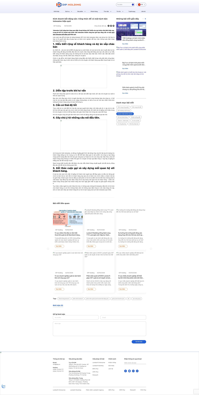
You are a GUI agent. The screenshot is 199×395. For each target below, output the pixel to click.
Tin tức (119, 11)
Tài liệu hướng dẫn (135, 117)
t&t (128, 298)
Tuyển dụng (131, 11)
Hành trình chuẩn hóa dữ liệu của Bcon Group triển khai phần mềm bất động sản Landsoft (133, 88)
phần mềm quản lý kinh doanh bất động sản (97, 298)
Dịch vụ (67, 11)
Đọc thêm (125, 44)
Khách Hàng (112, 362)
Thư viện (106, 11)
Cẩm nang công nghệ (123, 107)
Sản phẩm (80, 11)
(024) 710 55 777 (58, 371)
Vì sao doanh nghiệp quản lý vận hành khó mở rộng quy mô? (68, 277)
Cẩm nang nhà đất (136, 107)
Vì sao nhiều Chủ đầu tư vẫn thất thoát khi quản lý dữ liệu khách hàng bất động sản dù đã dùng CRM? (133, 64)
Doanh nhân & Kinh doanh (125, 114)
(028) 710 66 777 (58, 368)
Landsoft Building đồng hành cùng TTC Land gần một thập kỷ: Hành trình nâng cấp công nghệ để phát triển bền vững (98, 234)
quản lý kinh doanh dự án (118, 298)
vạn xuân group (137, 298)
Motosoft (95, 375)
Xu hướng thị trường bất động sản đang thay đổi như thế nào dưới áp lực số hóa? (130, 234)
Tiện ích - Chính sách (123, 120)
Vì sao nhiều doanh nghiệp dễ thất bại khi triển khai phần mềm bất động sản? (131, 277)
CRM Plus (95, 372)
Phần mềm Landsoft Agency (95, 390)
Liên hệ (143, 11)
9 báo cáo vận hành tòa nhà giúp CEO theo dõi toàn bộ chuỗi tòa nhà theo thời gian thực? (133, 39)
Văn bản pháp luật (133, 124)
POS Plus (143, 390)
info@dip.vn (56, 364)
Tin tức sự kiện (135, 120)
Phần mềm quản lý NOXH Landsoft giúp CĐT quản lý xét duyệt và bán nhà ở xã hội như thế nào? (98, 277)
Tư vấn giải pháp (122, 124)
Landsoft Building (98, 365)
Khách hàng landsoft (64, 298)
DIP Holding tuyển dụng (124, 110)
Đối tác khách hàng (123, 117)
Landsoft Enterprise (99, 362)
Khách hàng (94, 11)
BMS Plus (95, 368)
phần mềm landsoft (78, 298)
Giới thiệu (56, 11)
